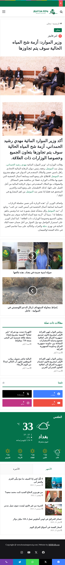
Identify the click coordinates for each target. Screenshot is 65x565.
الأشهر (49, 469)
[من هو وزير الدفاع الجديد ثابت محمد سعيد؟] (53, 496)
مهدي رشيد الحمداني (16, 164)
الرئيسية (56, 23)
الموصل (50, 168)
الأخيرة (16, 469)
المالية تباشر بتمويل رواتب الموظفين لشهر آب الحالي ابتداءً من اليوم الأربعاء (17, 362)
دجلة (45, 226)
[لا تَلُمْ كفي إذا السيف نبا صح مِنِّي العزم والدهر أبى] (53, 483)
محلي (49, 23)
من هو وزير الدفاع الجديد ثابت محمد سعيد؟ (24, 492)
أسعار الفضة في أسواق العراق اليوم (46, 527)
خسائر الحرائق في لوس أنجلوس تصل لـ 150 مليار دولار (37, 519)
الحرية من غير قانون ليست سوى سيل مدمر (23, 506)
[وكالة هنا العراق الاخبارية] (45, 11)
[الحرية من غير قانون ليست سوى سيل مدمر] (53, 509)
